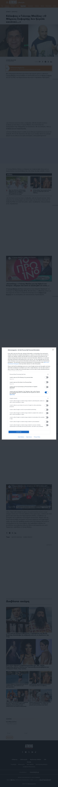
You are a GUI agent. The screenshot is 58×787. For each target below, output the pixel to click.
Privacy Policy (37, 436)
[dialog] (29, 393)
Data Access (29, 436)
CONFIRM (18, 432)
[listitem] (29, 374)
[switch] (46, 377)
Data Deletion (21, 436)
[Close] (53, 350)
